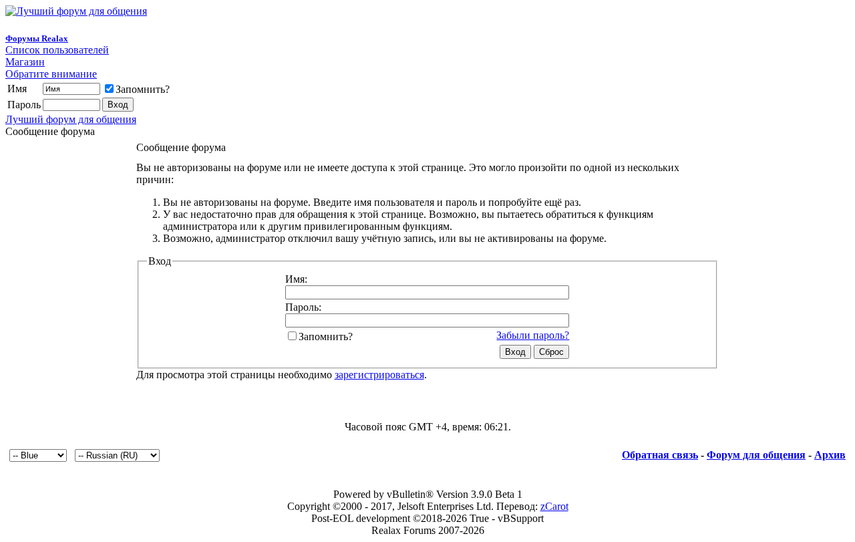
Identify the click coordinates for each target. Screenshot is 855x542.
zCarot (554, 506)
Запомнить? (143, 89)
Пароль (24, 104)
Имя (17, 88)
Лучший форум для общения (70, 119)
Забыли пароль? (532, 335)
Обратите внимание (51, 74)
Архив (830, 454)
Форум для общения (756, 454)
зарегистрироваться (379, 374)
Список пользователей (57, 49)
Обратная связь (660, 454)
